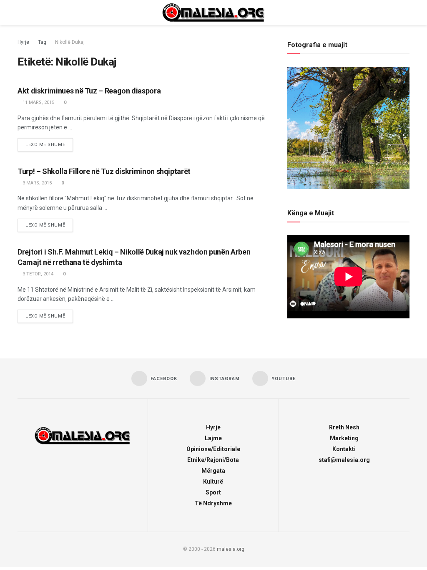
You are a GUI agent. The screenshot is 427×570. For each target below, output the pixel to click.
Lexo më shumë (49, 142)
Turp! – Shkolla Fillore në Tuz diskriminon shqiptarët (104, 171)
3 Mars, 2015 (36, 183)
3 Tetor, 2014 (37, 274)
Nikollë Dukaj (70, 42)
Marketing (344, 438)
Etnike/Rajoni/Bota (213, 460)
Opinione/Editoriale (213, 449)
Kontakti (344, 449)
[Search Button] (405, 12)
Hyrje (23, 42)
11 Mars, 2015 (37, 102)
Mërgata (213, 470)
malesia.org (230, 549)
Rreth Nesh (344, 427)
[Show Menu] (21, 12)
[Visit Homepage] (213, 12)
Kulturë (213, 481)
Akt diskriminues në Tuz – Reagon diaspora (89, 90)
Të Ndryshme (213, 503)
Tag (42, 42)
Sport (213, 492)
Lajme (213, 438)
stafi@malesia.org (344, 460)
